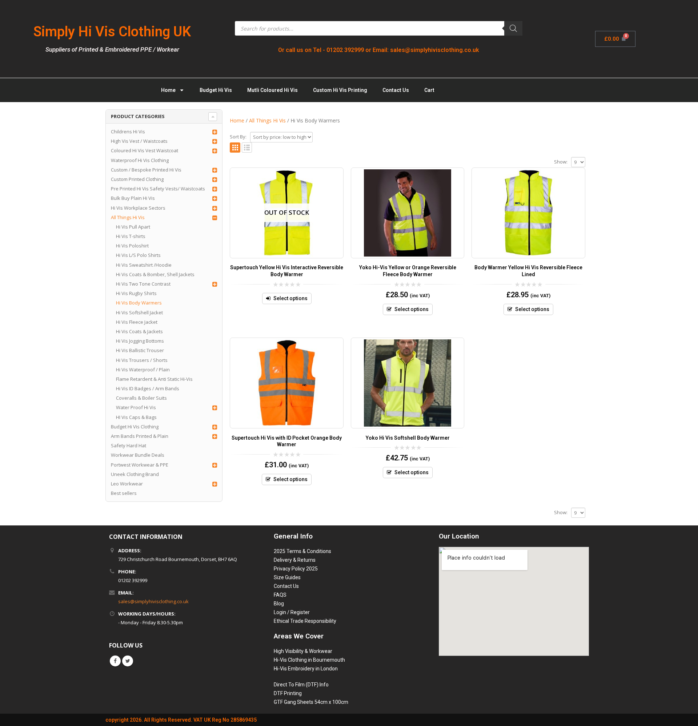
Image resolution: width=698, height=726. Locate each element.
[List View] (247, 147)
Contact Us (395, 90)
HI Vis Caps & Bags (136, 417)
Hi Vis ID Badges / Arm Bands (147, 388)
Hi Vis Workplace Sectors (138, 208)
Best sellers (124, 493)
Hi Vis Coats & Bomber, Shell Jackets (155, 274)
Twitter (127, 661)
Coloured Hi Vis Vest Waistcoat (144, 150)
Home (168, 90)
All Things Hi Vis (128, 217)
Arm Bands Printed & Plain (139, 436)
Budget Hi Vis (216, 90)
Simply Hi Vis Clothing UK (112, 32)
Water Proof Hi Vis (136, 407)
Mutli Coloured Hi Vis (272, 90)
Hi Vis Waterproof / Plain (143, 369)
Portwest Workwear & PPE (139, 464)
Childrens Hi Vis (128, 131)
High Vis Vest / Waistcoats (139, 141)
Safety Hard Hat (128, 445)
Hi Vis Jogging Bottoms (140, 341)
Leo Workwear (127, 483)
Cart (429, 90)
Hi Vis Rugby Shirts (136, 293)
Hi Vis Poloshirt (132, 245)
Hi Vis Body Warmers (139, 302)
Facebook (115, 661)
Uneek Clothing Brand (135, 474)
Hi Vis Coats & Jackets (139, 331)
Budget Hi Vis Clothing (135, 426)
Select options (290, 298)
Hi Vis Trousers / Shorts (142, 360)
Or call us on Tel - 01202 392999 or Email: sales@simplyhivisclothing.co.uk (378, 50)
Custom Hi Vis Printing (340, 90)
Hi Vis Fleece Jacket (136, 322)
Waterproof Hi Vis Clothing (140, 160)
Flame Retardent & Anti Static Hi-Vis (154, 379)
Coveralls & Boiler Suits (141, 398)
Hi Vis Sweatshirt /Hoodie (144, 265)
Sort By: (238, 136)
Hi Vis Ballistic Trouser (140, 350)
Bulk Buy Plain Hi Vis (133, 198)
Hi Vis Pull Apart (133, 226)
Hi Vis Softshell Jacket (139, 312)
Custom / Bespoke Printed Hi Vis (146, 169)
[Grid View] (235, 147)
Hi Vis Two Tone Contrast (143, 284)
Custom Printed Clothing (137, 179)
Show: (560, 161)
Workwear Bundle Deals (137, 455)
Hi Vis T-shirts (130, 236)
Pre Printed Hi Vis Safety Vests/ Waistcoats (158, 188)
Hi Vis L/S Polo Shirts (138, 255)
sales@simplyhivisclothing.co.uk (153, 601)
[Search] (513, 28)
